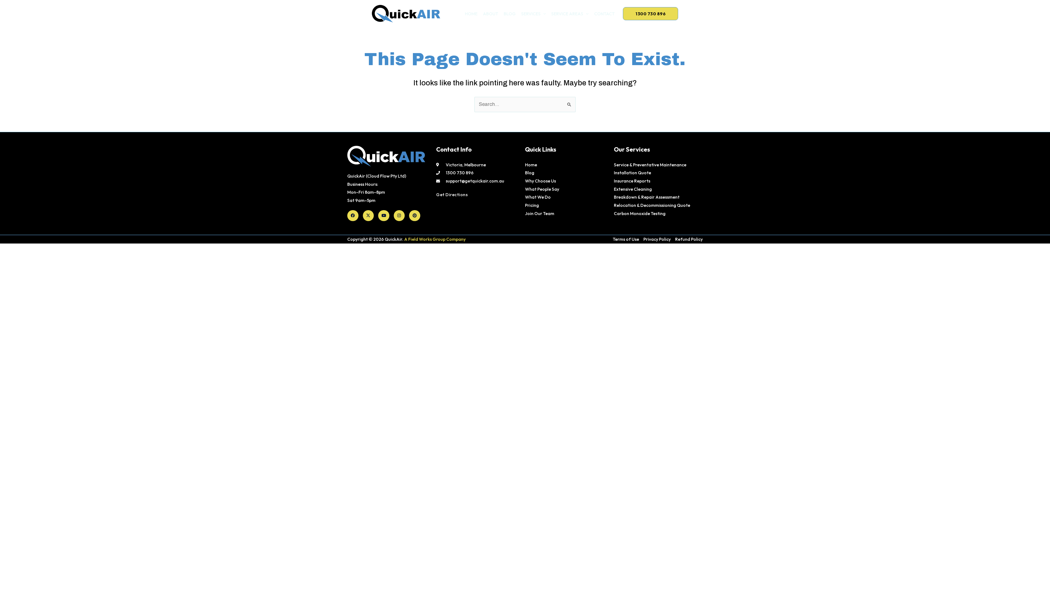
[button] (543, 13)
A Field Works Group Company (435, 239)
